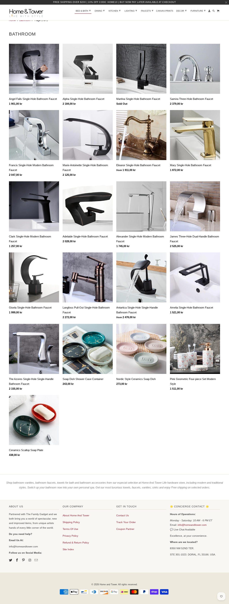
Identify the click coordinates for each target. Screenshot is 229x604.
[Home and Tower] (27, 12)
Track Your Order (126, 522)
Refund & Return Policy (76, 542)
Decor (181, 10)
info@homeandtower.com (192, 524)
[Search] (214, 12)
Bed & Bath (83, 10)
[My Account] (209, 12)
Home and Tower (108, 584)
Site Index (68, 549)
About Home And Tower (76, 515)
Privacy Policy (70, 535)
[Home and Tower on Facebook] (17, 560)
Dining (100, 10)
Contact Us (122, 515)
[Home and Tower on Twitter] (11, 560)
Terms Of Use (70, 529)
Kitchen (115, 10)
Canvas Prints (164, 11)
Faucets (147, 10)
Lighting (131, 10)
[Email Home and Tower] (36, 560)
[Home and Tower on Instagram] (30, 560)
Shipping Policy (71, 522)
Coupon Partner (125, 529)
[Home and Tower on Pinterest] (24, 560)
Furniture (198, 10)
